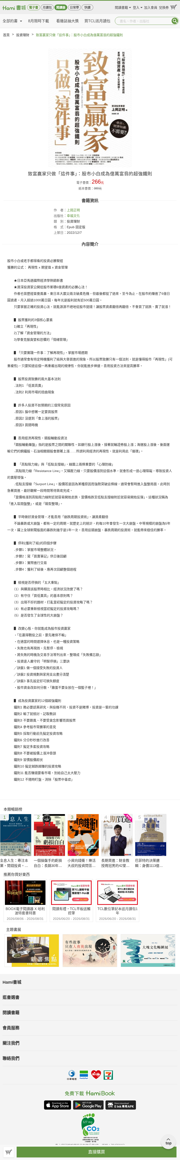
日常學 (74, 7)
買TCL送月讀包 (97, 21)
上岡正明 (73, 210)
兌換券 (164, 7)
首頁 (6, 35)
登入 (136, 7)
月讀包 (47, 7)
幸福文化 (73, 216)
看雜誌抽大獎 (67, 21)
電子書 (33, 7)
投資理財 (22, 35)
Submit (175, 21)
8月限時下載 (38, 21)
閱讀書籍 (121, 7)
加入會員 (150, 7)
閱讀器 (60, 7)
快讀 (87, 7)
